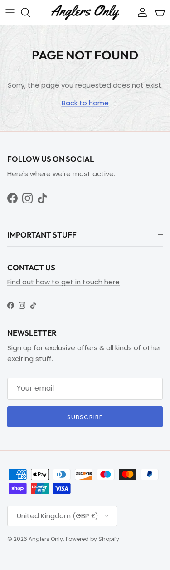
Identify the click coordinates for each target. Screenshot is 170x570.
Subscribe (84, 417)
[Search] (30, 12)
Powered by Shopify (92, 539)
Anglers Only (46, 539)
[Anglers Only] (85, 12)
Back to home (85, 103)
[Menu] (10, 12)
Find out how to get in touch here (63, 282)
